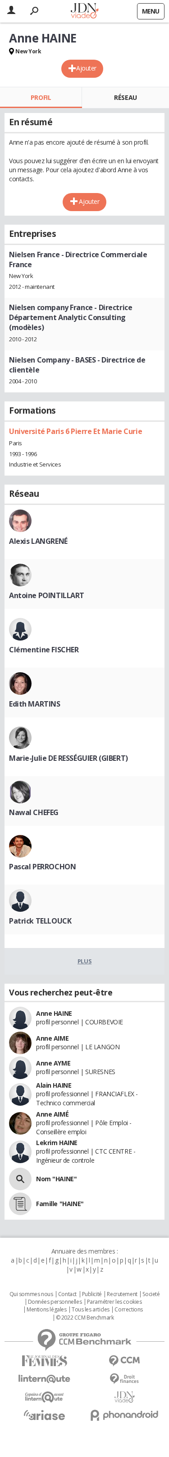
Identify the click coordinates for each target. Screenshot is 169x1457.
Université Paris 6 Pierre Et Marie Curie (75, 431)
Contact (67, 1294)
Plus (84, 961)
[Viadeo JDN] (125, 1397)
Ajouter (86, 68)
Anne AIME (52, 1038)
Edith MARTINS (34, 704)
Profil (41, 97)
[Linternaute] (45, 1379)
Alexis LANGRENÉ (38, 541)
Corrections (128, 1309)
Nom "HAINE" (56, 1178)
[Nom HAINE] (20, 1179)
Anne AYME (53, 1063)
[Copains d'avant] (45, 1397)
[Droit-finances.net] (125, 1379)
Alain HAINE (53, 1085)
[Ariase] (45, 1415)
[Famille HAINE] (20, 1204)
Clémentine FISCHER (43, 650)
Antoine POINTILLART (46, 595)
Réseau (125, 97)
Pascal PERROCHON (42, 867)
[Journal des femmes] (45, 1361)
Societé (151, 1294)
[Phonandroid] (125, 1415)
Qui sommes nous (31, 1294)
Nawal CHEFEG (34, 812)
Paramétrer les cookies (114, 1302)
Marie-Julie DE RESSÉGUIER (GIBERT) (68, 758)
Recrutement (122, 1294)
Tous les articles (91, 1309)
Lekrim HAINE (57, 1142)
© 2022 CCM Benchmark (85, 1318)
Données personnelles (55, 1302)
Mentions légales (46, 1309)
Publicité (92, 1294)
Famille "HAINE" (60, 1203)
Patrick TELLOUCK (40, 921)
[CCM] (125, 1361)
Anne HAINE (54, 1013)
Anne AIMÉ (52, 1114)
